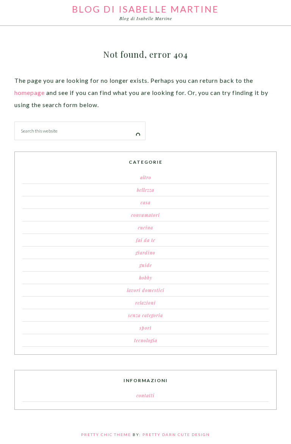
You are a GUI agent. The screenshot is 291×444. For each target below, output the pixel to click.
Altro (145, 177)
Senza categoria (145, 315)
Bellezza (145, 190)
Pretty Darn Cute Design (176, 434)
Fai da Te (145, 240)
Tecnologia (145, 340)
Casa (145, 202)
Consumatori (145, 215)
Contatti (145, 395)
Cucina (145, 227)
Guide (145, 265)
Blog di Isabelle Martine (145, 8)
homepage (29, 92)
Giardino (145, 253)
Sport (145, 328)
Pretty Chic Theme (106, 434)
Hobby (145, 278)
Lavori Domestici (145, 290)
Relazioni (145, 303)
